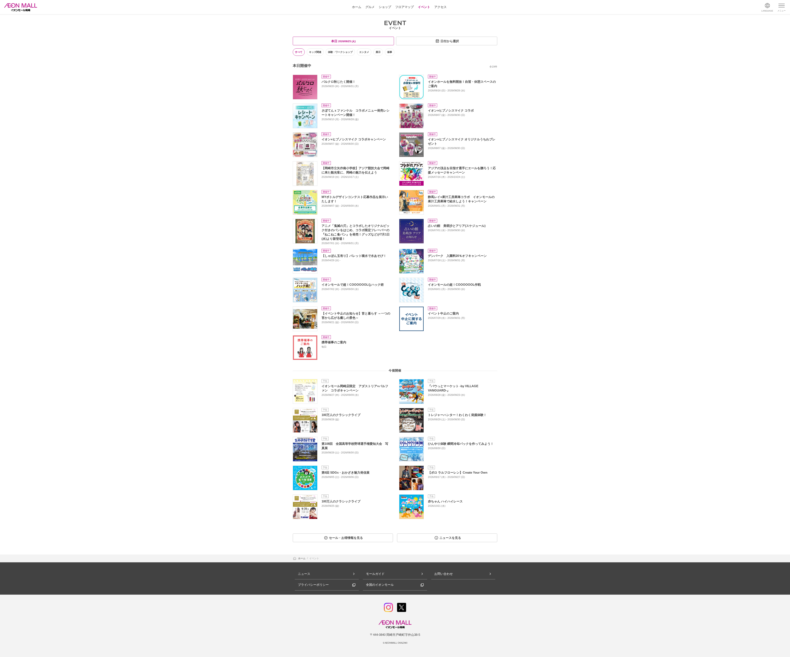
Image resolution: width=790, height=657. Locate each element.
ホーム (302, 558)
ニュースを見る (450, 537)
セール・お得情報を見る (346, 537)
